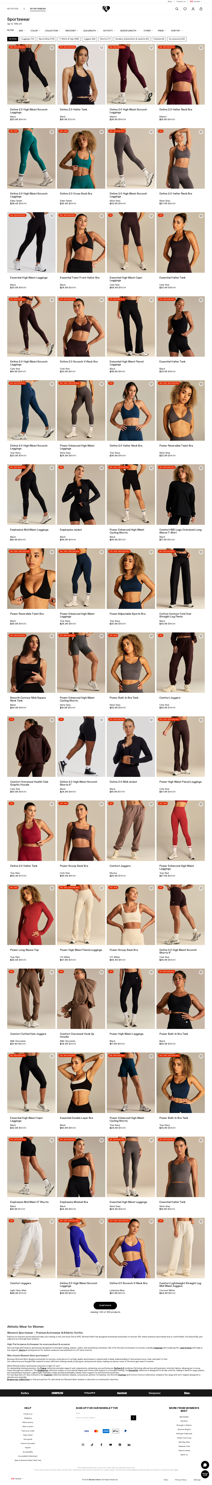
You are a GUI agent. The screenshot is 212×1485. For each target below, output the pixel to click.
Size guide (28, 1439)
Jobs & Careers (184, 1450)
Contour (122, 1375)
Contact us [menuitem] (180, 1)
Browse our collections (18, 1379)
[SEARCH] (177, 9)
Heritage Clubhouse (184, 1433)
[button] (195, 1)
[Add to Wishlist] (51, 48)
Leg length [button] (90, 30)
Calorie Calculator (27, 1443)
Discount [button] (70, 30)
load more (105, 1305)
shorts (22, 1350)
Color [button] (34, 30)
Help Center (28, 1435)
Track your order (27, 1431)
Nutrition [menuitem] (12, 8)
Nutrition (184, 1421)
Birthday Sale (184, 1442)
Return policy (27, 1422)
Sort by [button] (175, 30)
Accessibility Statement (27, 1456)
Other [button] (147, 30)
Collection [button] (51, 30)
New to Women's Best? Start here (28, 1460)
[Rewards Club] (205, 1474)
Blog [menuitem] (170, 1)
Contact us (27, 1414)
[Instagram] (83, 1444)
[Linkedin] (129, 1444)
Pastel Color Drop (184, 1438)
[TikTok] (92, 1444)
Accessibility (28, 1452)
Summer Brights (184, 1429)
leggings (158, 1348)
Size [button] (21, 30)
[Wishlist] (185, 9)
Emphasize (42, 1370)
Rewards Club (184, 1446)
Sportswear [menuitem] (38, 8)
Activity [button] (108, 30)
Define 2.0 (119, 1368)
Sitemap (197, 1480)
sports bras (186, 1348)
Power (43, 1368)
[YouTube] (110, 1444)
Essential (133, 1370)
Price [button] (161, 30)
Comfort (48, 1375)
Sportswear (184, 1417)
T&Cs (166, 1480)
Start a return (27, 1426)
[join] (133, 1417)
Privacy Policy (180, 1480)
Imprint (28, 1447)
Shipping (28, 1418)
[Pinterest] (120, 1444)
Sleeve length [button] (128, 30)
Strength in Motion (184, 1425)
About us (184, 1455)
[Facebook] (101, 1444)
